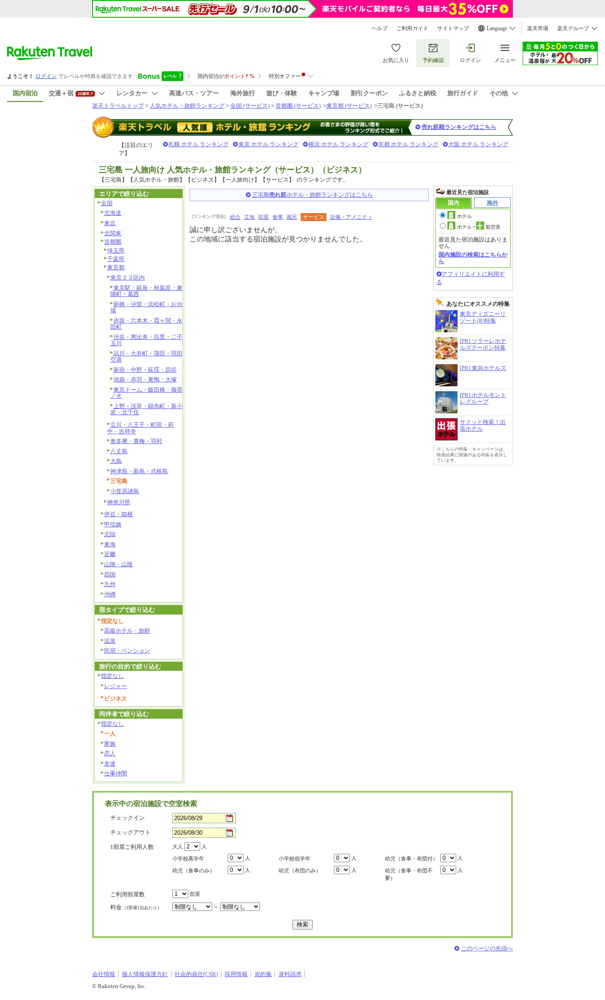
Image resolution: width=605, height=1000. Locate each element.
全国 (106, 203)
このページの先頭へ (487, 948)
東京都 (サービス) (349, 105)
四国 (110, 574)
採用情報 (236, 974)
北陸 (110, 534)
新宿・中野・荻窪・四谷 (145, 369)
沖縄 (110, 594)
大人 (177, 847)
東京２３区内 (127, 277)
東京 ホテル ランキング (268, 144)
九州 (110, 584)
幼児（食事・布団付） (411, 859)
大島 (116, 461)
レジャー (115, 686)
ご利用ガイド (412, 28)
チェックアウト (130, 832)
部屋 (263, 217)
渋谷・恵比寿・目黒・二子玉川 (146, 340)
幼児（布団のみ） (300, 871)
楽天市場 (537, 28)
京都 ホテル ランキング (408, 144)
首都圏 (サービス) (298, 105)
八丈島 (119, 451)
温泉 (110, 641)
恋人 (110, 753)
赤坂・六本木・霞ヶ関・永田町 (146, 324)
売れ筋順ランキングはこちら (459, 127)
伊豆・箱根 (118, 514)
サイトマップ (453, 28)
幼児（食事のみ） (193, 871)
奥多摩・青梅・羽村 (136, 441)
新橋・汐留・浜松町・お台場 (146, 307)
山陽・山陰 (118, 564)
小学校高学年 (188, 859)
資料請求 (290, 974)
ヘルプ (380, 28)
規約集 (263, 974)
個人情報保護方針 (145, 974)
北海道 (112, 213)
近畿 (110, 554)
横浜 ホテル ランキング (338, 144)
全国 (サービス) (250, 105)
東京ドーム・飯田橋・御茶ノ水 (146, 393)
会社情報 (103, 974)
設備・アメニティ (351, 217)
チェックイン (127, 817)
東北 (110, 223)
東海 (110, 544)
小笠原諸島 (124, 491)
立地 (249, 217)
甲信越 (112, 524)
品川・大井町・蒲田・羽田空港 (146, 356)
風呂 (292, 217)
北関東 (112, 233)
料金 (136, 907)
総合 (235, 217)
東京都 (115, 267)
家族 (110, 743)
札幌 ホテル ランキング (198, 144)
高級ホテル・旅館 (127, 630)
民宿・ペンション (127, 650)
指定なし (112, 676)
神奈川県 (118, 502)
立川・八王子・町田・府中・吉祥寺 (140, 428)
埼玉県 (115, 250)
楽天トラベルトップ (118, 105)
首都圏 (112, 241)
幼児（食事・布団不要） (409, 874)
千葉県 (115, 259)
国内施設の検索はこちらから (473, 257)
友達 (110, 763)
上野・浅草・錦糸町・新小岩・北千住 (146, 409)
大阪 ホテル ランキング (478, 144)
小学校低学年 (294, 859)
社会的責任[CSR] (196, 974)
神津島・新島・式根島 (139, 471)
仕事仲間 (115, 773)
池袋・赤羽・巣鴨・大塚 (145, 379)
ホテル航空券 (478, 227)
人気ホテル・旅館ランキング (187, 105)
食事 (277, 217)
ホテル (464, 216)
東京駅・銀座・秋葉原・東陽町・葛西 (146, 291)
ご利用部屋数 (127, 894)
